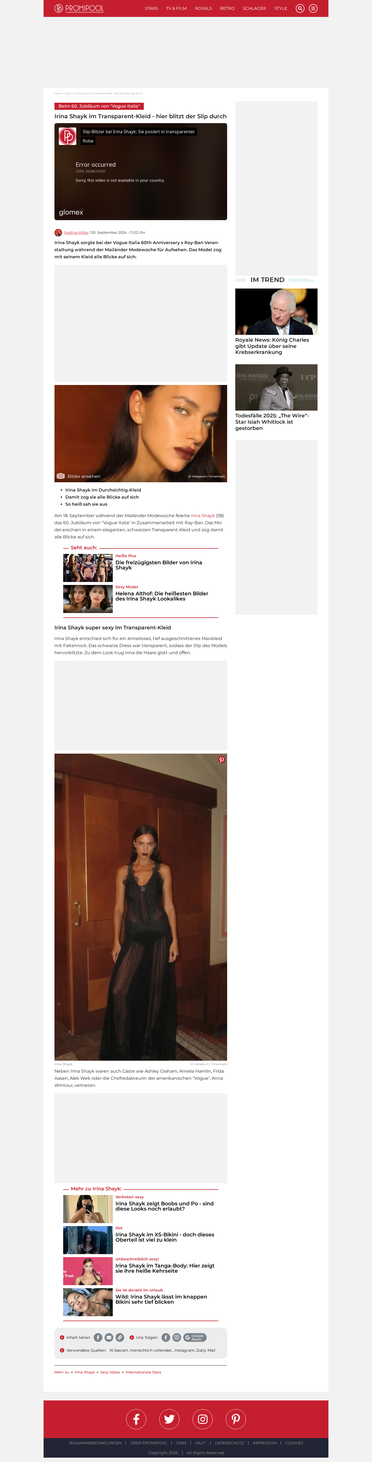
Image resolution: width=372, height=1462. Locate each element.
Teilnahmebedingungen (95, 1442)
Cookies (294, 1442)
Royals (203, 8)
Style (281, 8)
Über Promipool (148, 1442)
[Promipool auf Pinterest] (236, 1419)
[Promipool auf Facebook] (136, 1419)
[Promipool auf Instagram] (202, 1419)
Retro (227, 8)
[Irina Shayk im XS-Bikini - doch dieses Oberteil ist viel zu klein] (88, 1240)
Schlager (254, 8)
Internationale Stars (143, 1372)
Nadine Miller (76, 232)
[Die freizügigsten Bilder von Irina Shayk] (88, 568)
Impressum (265, 1442)
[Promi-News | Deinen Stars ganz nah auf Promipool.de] (97, 8)
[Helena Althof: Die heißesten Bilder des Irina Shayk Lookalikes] (88, 599)
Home (58, 93)
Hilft (200, 1442)
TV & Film (176, 8)
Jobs (181, 1442)
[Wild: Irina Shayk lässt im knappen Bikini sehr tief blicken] (88, 1302)
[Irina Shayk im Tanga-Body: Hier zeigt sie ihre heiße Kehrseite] (88, 1271)
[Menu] (313, 8)
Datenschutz (229, 1442)
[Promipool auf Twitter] (169, 1419)
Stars (151, 8)
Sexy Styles (110, 1372)
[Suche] (300, 8)
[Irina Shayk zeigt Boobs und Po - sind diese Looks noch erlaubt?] (88, 1209)
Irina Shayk (203, 515)
